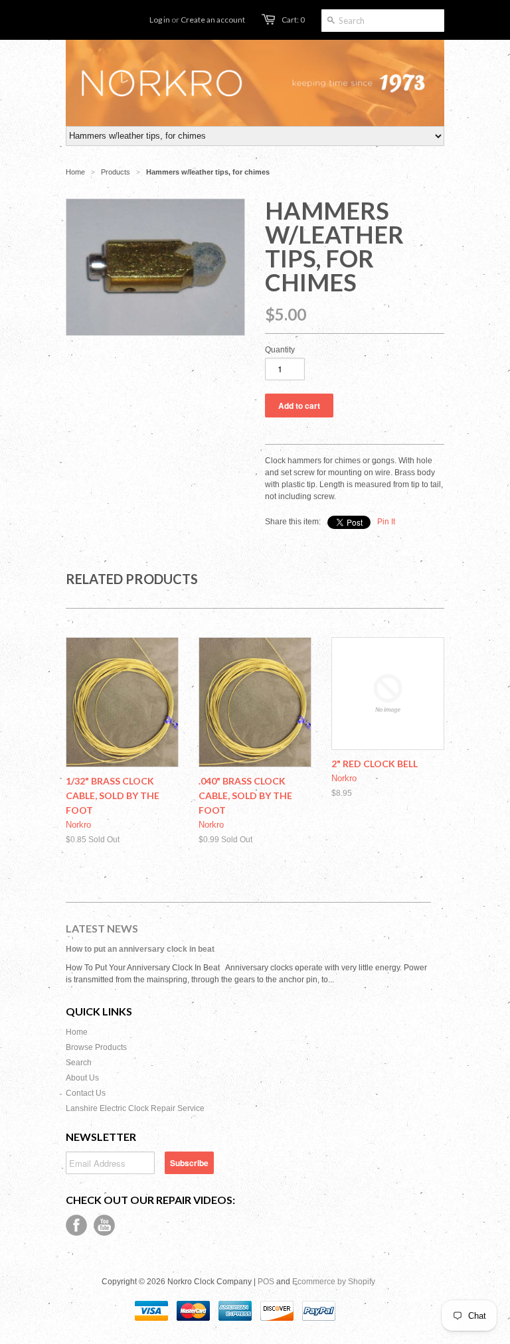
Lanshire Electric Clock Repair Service (135, 1108)
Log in (159, 20)
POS (266, 1281)
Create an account (213, 20)
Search (79, 1062)
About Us (82, 1078)
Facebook (76, 1225)
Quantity (280, 349)
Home (77, 1032)
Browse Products (96, 1047)
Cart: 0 (293, 20)
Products (115, 172)
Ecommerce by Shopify (333, 1281)
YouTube (104, 1225)
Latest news (102, 928)
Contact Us (86, 1093)
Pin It (386, 521)
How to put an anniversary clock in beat (140, 949)
